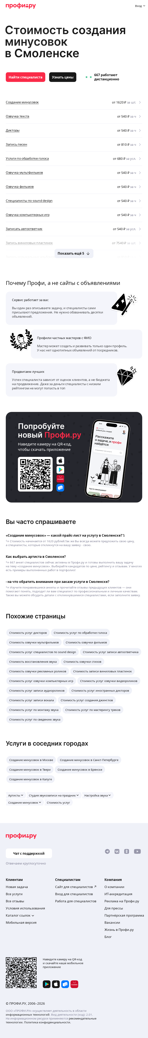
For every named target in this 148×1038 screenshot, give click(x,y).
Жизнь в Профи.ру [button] (119, 929)
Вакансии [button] (112, 922)
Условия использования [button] (25, 908)
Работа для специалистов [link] (75, 901)
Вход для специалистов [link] (74, 894)
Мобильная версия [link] (21, 922)
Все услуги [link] (14, 894)
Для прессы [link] (113, 908)
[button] (28, 632)
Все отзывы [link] (15, 901)
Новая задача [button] (17, 887)
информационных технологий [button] (28, 1014)
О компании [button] (114, 887)
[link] (25, 77)
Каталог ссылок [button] (18, 915)
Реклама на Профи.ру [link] (121, 901)
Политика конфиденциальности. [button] (47, 1022)
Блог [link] (108, 936)
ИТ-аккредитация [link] (118, 894)
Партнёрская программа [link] (124, 915)
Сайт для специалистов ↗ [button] (76, 887)
